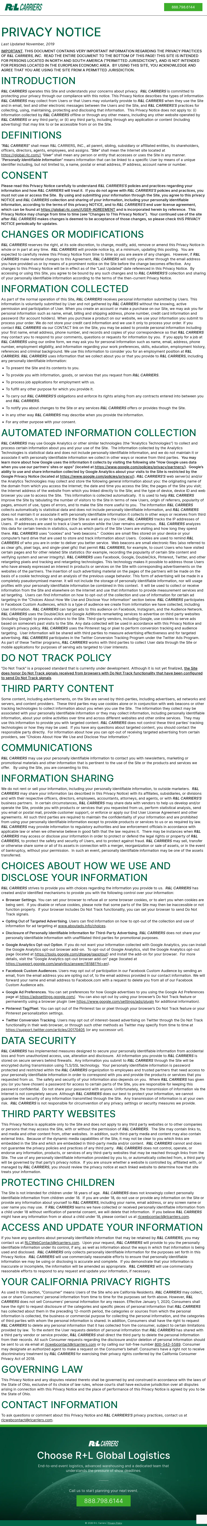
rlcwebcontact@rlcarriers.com (163, 1216)
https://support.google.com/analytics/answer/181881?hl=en (57, 964)
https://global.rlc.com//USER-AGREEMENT (78, 209)
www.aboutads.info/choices (81, 926)
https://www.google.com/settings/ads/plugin (115, 1001)
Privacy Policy (115, 1523)
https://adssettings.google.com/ (47, 997)
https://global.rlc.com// (21, 155)
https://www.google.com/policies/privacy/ (96, 476)
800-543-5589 (167, 1344)
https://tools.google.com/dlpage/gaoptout (71, 954)
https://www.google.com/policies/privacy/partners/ (140, 467)
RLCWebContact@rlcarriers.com (52, 1242)
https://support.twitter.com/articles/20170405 (45, 1030)
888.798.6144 (183, 7)
